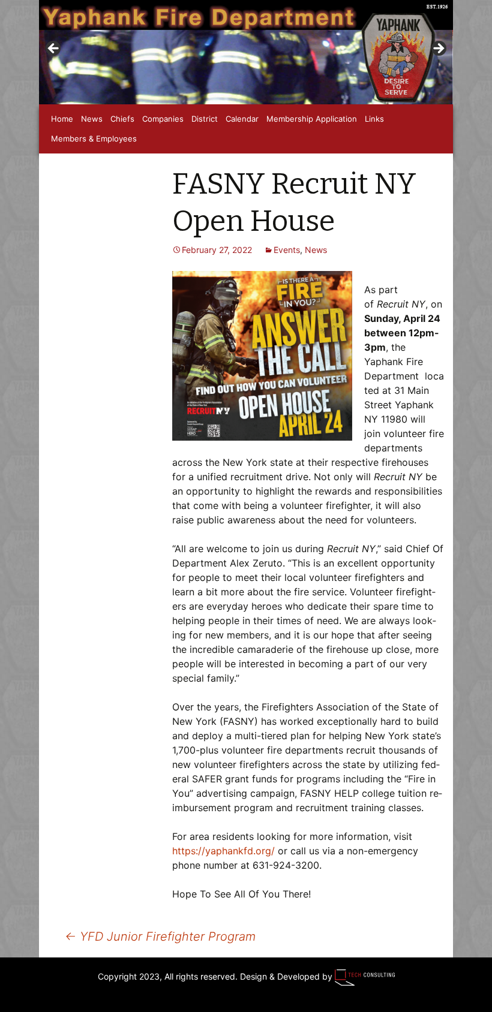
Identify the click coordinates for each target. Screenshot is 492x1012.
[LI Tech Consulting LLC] (365, 976)
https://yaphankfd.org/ (223, 851)
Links (374, 119)
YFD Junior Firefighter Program (160, 936)
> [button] (438, 49)
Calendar (242, 119)
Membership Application (311, 119)
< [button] (54, 49)
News (92, 119)
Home (62, 119)
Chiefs (122, 119)
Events (287, 250)
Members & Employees (94, 138)
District (204, 119)
